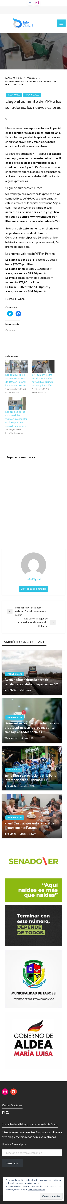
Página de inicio (13, 78)
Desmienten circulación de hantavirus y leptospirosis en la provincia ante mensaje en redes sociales (31, 727)
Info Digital (11, 690)
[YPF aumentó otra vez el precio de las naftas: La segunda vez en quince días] (43, 366)
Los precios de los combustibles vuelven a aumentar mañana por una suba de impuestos (16, 418)
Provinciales (32, 95)
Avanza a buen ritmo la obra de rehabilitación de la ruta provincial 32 (31, 682)
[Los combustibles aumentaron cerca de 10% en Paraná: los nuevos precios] (16, 366)
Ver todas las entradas (33, 588)
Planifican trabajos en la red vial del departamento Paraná (29, 825)
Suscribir (12, 1163)
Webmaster (11, 738)
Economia (32, 78)
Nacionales (14, 769)
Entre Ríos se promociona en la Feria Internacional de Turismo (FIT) (30, 777)
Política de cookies (36, 1189)
